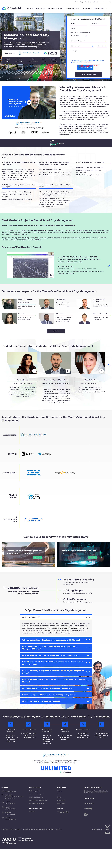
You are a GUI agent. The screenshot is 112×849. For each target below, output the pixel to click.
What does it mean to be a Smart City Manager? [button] (41, 701)
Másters (29, 8)
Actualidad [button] (87, 8)
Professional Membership (48, 196)
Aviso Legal (5, 829)
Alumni (76, 2)
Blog (81, 2)
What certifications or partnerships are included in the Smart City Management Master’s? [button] (53, 680)
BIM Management (34, 791)
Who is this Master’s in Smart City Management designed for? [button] (47, 688)
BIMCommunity (61, 800)
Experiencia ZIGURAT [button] (55, 8)
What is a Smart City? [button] (30, 617)
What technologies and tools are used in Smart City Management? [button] (48, 695)
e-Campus (96, 2)
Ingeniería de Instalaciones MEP (38, 800)
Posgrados (40, 8)
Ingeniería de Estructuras (36, 797)
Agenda (59, 797)
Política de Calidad (39, 829)
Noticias (59, 791)
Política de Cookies (28, 829)
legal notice (88, 62)
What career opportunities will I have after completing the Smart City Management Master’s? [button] (50, 647)
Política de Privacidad (15, 829)
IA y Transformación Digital (36, 803)
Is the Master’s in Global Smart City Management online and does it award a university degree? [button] (52, 663)
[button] (108, 8)
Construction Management (36, 794)
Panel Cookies (50, 829)
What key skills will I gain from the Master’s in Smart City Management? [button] (50, 655)
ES (103, 2)
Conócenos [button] (99, 8)
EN (106, 2)
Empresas (88, 2)
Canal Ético (58, 829)
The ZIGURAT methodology (21, 588)
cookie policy (78, 62)
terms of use (95, 60)
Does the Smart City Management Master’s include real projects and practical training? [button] (53, 672)
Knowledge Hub (73, 8)
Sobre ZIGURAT (61, 803)
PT (109, 2)
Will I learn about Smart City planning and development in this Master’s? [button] (51, 640)
